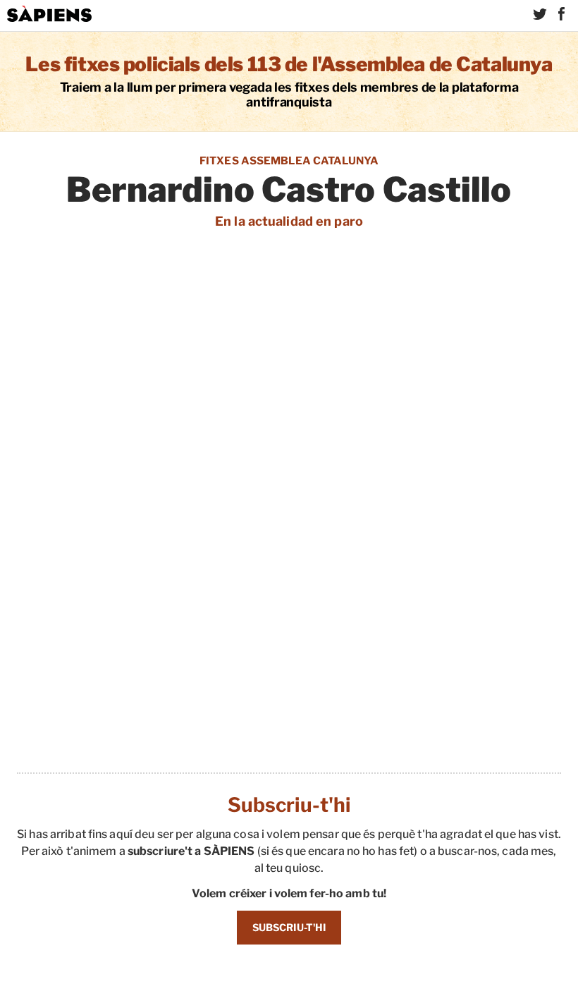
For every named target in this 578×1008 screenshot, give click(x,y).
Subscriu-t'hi (289, 927)
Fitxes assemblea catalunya (289, 160)
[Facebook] (561, 14)
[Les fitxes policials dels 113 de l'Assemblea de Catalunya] (289, 81)
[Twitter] (540, 14)
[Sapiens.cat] (49, 14)
